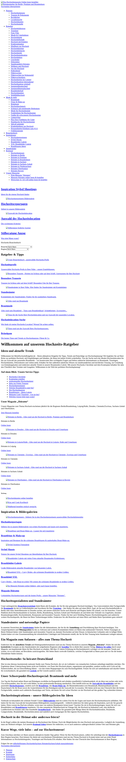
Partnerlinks (10, 757)
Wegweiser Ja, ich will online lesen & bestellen (29, 180)
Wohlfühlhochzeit (18, 95)
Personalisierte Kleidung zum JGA (24, 128)
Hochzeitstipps (16, 57)
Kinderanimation (17, 44)
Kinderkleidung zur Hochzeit (22, 126)
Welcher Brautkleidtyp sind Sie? (21, 388)
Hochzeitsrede (16, 53)
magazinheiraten (67, 743)
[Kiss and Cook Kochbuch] (17, 502)
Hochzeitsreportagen (19, 137)
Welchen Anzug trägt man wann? (22, 397)
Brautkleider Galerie (19, 142)
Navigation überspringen (10, 6)
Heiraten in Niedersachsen (21, 166)
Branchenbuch (11, 133)
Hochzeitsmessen (17, 153)
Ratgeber (9, 26)
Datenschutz (11, 759)
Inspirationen (11, 135)
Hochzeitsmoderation (19, 55)
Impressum (10, 754)
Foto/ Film (15, 33)
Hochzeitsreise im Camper (21, 80)
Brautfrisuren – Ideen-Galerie (20, 392)
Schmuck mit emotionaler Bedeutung (25, 108)
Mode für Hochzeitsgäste (20, 111)
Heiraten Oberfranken (19, 169)
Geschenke (15, 60)
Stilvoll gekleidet (17, 124)
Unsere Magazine (13, 173)
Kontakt (9, 752)
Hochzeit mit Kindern (19, 42)
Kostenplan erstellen (17, 379)
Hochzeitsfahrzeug (18, 28)
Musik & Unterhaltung (19, 35)
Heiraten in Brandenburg (20, 160)
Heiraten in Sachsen (18, 162)
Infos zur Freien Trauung (18, 383)
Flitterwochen (16, 73)
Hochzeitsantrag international (22, 82)
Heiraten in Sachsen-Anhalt (21, 164)
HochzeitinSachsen (34, 743)
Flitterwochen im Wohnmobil (22, 75)
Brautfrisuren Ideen (18, 146)
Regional (9, 151)
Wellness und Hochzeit (20, 66)
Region (4, 249)
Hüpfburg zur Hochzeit (20, 46)
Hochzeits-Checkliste (17, 377)
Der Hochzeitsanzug (17, 390)
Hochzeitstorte (16, 37)
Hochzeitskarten (17, 22)
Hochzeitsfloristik (17, 40)
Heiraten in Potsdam (19, 157)
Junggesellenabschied (19, 86)
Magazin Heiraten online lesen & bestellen (27, 177)
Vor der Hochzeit (17, 68)
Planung (9, 11)
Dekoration (15, 62)
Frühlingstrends (17, 131)
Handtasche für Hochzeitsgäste (23, 122)
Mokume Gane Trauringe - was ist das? (24, 394)
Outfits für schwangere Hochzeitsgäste (26, 115)
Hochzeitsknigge (17, 48)
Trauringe (14, 31)
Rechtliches (15, 17)
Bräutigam (15, 104)
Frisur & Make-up (18, 102)
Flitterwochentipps (18, 77)
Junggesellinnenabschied (20, 88)
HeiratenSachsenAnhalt (51, 743)
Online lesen (6, 425)
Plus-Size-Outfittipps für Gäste (23, 120)
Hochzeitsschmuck (18, 106)
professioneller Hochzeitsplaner (21, 381)
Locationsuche (16, 20)
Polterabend (15, 71)
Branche (4, 247)
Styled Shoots (16, 140)
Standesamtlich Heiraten (20, 64)
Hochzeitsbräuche (18, 51)
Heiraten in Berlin (18, 155)
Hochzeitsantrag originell (20, 84)
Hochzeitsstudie (17, 24)
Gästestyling (15, 117)
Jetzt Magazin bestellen (10, 413)
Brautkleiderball (17, 91)
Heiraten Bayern (17, 171)
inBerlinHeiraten (19, 743)
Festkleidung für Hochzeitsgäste (23, 113)
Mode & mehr (11, 97)
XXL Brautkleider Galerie (21, 144)
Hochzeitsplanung (18, 13)
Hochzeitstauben (17, 93)
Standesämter (11, 149)
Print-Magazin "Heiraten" (21, 175)
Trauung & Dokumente (20, 15)
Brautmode (15, 100)
